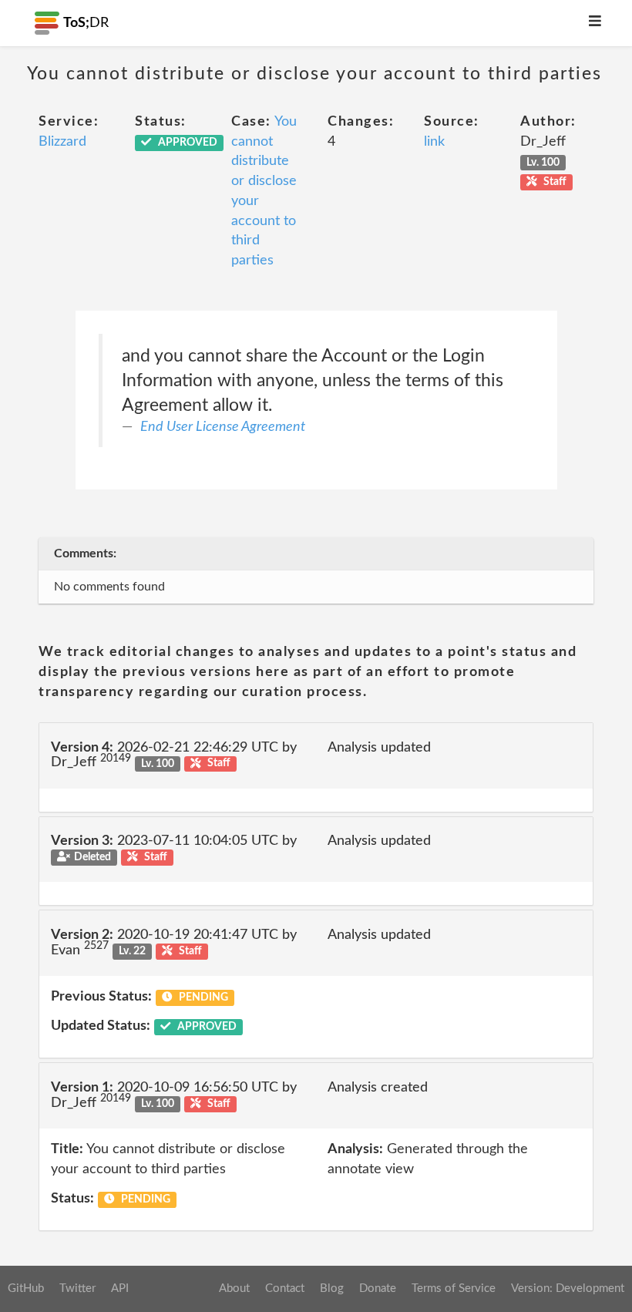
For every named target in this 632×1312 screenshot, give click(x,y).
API (120, 1288)
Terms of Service (454, 1288)
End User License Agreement (222, 427)
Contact (284, 1288)
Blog (332, 1288)
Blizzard (62, 142)
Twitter (77, 1288)
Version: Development (567, 1288)
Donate (377, 1288)
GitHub (26, 1288)
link (434, 142)
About (234, 1288)
